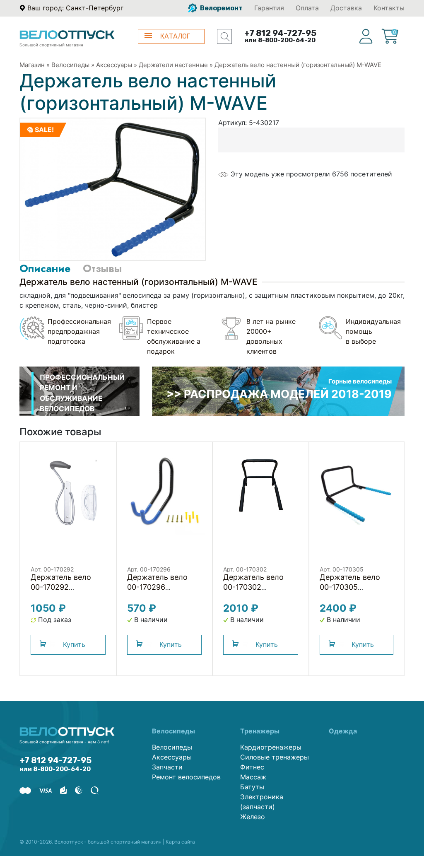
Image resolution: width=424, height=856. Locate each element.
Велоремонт (221, 8)
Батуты (252, 787)
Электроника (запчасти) (261, 802)
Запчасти (167, 767)
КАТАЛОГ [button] (175, 36)
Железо (252, 817)
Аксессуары (114, 65)
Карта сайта (180, 842)
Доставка (346, 8)
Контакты (389, 8)
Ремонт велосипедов (186, 777)
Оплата (307, 8)
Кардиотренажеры (270, 747)
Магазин (32, 65)
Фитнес (252, 767)
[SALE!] (112, 189)
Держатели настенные (173, 65)
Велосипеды (70, 65)
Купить (74, 644)
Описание (44, 268)
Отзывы (102, 268)
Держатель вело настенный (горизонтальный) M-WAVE (297, 65)
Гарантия (269, 8)
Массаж (253, 777)
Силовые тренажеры (274, 757)
